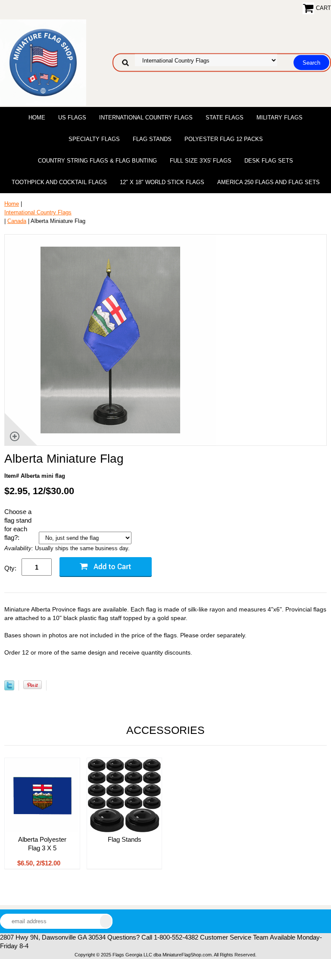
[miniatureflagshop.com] (43, 62)
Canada (16, 221)
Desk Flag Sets (268, 160)
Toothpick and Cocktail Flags (59, 182)
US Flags (72, 117)
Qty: (10, 568)
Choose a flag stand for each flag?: (17, 524)
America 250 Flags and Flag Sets (268, 182)
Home (36, 117)
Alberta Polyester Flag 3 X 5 (42, 844)
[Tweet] (9, 688)
